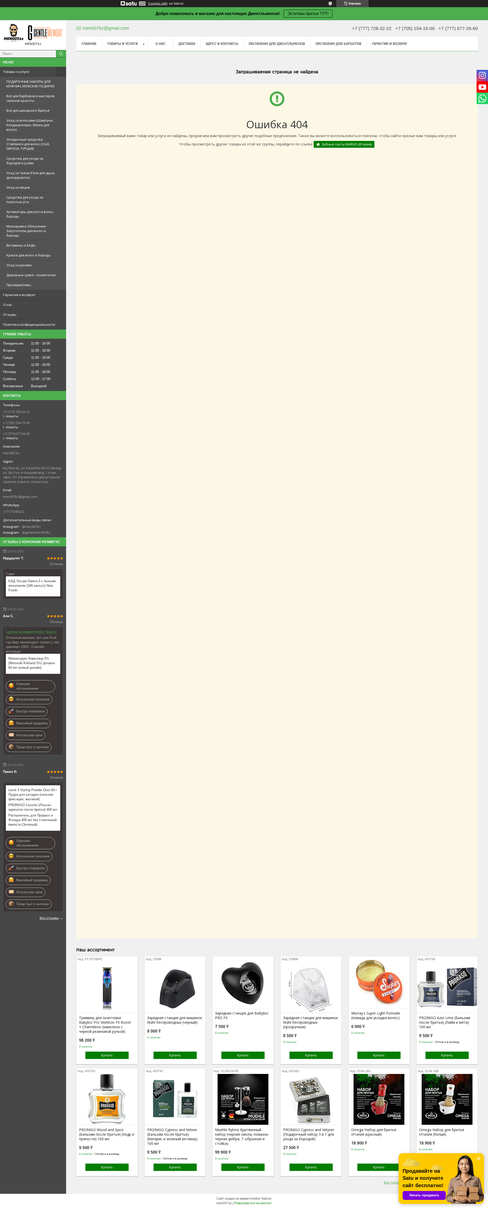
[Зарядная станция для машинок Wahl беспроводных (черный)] (175, 987)
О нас (7, 304)
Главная (89, 44)
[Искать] (61, 54)
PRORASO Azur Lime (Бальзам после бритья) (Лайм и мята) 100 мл (444, 1022)
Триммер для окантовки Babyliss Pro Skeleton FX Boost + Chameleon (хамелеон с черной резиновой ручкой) (105, 1025)
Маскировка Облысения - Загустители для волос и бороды (26, 231)
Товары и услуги (16, 71)
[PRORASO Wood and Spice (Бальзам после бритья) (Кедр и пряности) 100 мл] (107, 1099)
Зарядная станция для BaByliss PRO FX (241, 1015)
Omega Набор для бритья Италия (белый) (441, 1132)
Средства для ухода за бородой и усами (24, 160)
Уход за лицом (18, 187)
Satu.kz (266, 1198)
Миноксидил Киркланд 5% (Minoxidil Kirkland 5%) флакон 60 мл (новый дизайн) (31, 663)
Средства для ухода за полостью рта (24, 199)
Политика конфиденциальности (29, 324)
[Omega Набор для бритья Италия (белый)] (447, 1099)
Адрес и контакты (222, 44)
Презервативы (18, 285)
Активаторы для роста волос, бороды (30, 214)
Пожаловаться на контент (253, 1203)
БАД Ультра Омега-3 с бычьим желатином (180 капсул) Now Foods (32, 585)
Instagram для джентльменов (277, 44)
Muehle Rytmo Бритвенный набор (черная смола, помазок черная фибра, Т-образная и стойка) (241, 1137)
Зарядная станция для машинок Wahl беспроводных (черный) (174, 1020)
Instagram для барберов (338, 44)
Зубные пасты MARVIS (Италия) (347, 144)
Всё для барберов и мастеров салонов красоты (30, 98)
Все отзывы (49, 918)
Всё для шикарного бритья (28, 110)
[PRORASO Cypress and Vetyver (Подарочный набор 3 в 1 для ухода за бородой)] (311, 1099)
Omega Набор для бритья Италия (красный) (373, 1132)
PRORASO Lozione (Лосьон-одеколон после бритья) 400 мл (32, 807)
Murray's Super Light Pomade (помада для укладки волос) (375, 1015)
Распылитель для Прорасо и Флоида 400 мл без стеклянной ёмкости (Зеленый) (32, 819)
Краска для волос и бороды (28, 255)
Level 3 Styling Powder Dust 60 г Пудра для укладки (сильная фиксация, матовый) (32, 794)
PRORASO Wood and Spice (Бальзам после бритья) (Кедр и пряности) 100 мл (106, 1134)
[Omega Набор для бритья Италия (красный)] (379, 1099)
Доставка (186, 44)
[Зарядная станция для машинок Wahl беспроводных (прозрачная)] (311, 987)
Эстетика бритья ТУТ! (308, 13)
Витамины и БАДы (21, 245)
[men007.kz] (33, 33)
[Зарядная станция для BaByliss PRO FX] (242, 982)
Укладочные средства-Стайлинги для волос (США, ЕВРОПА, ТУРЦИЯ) (28, 144)
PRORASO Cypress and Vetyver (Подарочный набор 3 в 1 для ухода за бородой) (308, 1134)
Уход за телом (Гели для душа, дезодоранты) (30, 175)
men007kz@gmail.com (20, 496)
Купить (107, 1055)
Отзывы (9, 314)
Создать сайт (158, 3)
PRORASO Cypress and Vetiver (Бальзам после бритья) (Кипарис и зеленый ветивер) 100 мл (172, 1137)
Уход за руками (19, 265)
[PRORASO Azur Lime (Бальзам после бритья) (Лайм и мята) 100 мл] (447, 987)
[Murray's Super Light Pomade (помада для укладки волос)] (379, 982)
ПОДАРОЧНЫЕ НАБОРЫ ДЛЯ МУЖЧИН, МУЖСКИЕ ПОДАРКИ (30, 83)
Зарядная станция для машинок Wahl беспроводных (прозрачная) (310, 1022)
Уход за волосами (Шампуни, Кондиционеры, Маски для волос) (29, 125)
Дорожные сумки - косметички (31, 275)
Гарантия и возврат (19, 294)
